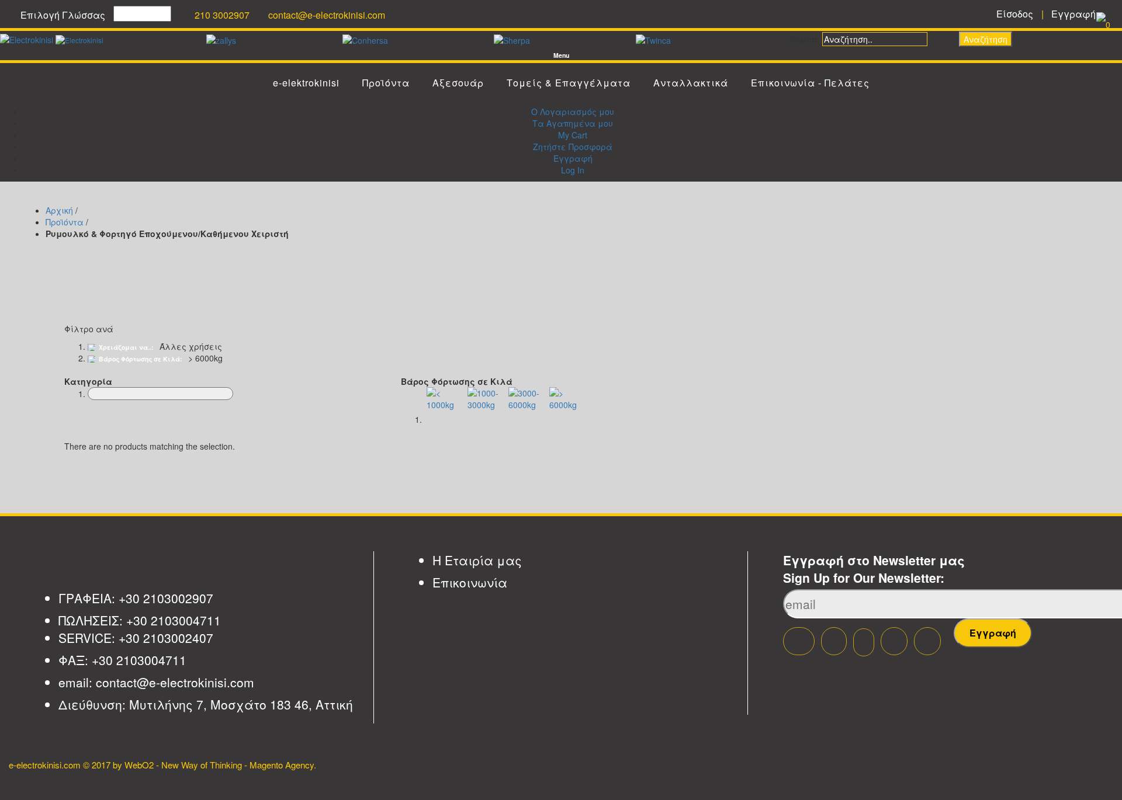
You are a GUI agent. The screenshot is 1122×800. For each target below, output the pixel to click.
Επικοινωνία (469, 582)
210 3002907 (222, 15)
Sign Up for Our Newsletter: (863, 577)
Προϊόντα (65, 222)
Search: (804, 39)
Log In (572, 170)
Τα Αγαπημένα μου (572, 123)
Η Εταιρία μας (477, 560)
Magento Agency (282, 765)
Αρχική (59, 210)
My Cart (572, 135)
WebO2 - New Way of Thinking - (185, 765)
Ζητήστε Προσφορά (572, 146)
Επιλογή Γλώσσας (62, 15)
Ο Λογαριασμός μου (572, 111)
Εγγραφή (573, 158)
